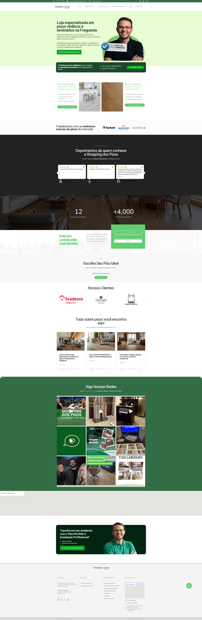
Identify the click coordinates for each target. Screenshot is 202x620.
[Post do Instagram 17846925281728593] (130, 470)
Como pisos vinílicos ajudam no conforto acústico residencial (130, 357)
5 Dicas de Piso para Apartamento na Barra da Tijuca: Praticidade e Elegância (69, 358)
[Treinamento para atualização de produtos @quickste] (130, 440)
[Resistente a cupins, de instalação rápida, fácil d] (101, 440)
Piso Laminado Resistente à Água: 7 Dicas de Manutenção (100, 356)
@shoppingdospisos (89, 391)
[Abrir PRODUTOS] (93, 7)
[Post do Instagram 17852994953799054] (71, 440)
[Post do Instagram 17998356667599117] (130, 411)
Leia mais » (62, 364)
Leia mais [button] (91, 176)
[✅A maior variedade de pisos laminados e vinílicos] (101, 470)
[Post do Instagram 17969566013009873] (101, 411)
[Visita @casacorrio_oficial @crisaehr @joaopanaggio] (71, 470)
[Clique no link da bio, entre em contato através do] (71, 411)
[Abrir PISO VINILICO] (107, 7)
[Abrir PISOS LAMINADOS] (125, 7)
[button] (144, 173)
